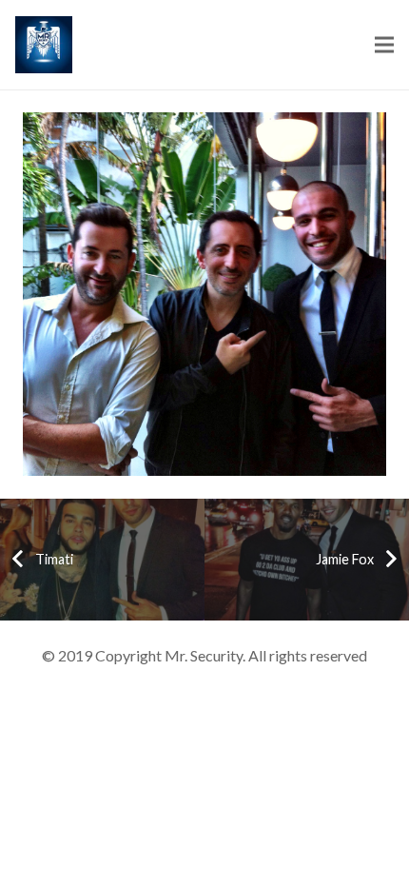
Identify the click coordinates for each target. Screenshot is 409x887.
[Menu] (384, 45)
